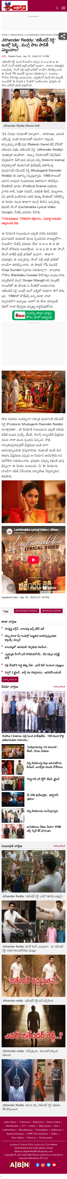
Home (4, 35)
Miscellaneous (26, 1130)
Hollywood (56, 1130)
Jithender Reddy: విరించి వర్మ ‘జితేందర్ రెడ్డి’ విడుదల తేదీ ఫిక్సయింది (31, 1107)
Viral (56, 1126)
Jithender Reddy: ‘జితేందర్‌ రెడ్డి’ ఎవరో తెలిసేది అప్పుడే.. (32, 896)
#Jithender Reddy (27, 611)
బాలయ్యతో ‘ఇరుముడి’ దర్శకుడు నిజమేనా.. (26, 647)
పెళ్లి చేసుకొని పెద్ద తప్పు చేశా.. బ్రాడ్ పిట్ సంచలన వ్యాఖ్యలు (34, 665)
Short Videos (17, 1137)
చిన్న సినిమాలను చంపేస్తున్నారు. (43, 811)
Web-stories (45, 1126)
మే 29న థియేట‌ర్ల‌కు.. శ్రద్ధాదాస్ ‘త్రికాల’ (42, 797)
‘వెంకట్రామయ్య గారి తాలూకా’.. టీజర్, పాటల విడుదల (43, 749)
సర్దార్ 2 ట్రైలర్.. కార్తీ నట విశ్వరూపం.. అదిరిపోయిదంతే (33, 672)
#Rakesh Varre (51, 611)
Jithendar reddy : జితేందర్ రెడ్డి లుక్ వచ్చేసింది (27, 1000)
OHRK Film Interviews (37, 1134)
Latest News (10, 1122)
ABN (4, 56)
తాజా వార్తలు (9, 621)
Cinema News (17, 35)
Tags (5, 611)
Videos (32, 1126)
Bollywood (38, 1122)
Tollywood (24, 1122)
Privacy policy (45, 1137)
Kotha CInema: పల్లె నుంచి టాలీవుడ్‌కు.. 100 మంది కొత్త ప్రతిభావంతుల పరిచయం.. (33, 738)
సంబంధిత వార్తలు (12, 845)
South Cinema (53, 1122)
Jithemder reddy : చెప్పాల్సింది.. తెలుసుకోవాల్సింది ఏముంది (30, 1053)
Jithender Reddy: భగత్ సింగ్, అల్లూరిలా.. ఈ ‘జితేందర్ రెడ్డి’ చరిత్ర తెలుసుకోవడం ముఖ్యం (32, 948)
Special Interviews (15, 1134)
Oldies (54, 1134)
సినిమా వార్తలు (10, 686)
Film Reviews (12, 1126)
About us (31, 1137)
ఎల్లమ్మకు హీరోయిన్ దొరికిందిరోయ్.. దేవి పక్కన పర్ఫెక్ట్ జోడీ (32, 656)
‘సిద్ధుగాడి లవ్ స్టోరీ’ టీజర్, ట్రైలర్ (43, 779)
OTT (24, 1126)
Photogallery (42, 1130)
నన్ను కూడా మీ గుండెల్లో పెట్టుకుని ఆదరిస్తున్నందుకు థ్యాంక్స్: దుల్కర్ (30, 638)
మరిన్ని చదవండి (10, 679)
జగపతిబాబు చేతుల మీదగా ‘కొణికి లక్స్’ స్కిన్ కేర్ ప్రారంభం (44, 829)
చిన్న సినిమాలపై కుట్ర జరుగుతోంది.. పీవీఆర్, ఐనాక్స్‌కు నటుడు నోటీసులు (45, 765)
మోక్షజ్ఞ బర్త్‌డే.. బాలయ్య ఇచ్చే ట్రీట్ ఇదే (24, 628)
